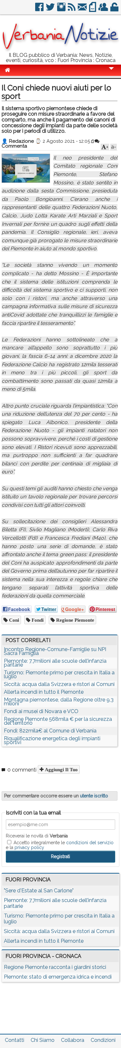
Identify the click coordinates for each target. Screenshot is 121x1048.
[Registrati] (103, 9)
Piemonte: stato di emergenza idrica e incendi (58, 977)
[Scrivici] (83, 9)
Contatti (14, 1040)
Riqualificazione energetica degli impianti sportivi (52, 740)
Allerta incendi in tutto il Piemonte (44, 692)
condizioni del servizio (90, 842)
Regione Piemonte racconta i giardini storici (55, 967)
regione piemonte (74, 619)
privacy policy (29, 847)
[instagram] (61, 9)
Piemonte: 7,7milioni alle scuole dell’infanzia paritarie (55, 663)
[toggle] (111, 72)
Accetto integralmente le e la (60, 845)
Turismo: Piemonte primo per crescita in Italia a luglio (59, 674)
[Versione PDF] (93, 9)
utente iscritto (94, 795)
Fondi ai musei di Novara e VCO (41, 711)
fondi (37, 619)
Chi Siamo (43, 1040)
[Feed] (72, 9)
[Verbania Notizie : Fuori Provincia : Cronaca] (60, 50)
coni (13, 619)
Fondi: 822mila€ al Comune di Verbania (50, 731)
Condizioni (103, 1040)
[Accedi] (114, 9)
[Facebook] (40, 9)
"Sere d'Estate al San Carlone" (39, 890)
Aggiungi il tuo (61, 769)
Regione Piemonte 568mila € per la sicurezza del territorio (58, 721)
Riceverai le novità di (37, 836)
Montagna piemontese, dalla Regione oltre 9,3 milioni (59, 702)
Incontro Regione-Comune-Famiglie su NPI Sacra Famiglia (55, 651)
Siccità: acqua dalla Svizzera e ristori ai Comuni (59, 684)
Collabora (72, 1040)
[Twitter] (51, 9)
